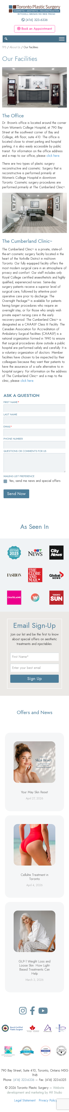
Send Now (16, 494)
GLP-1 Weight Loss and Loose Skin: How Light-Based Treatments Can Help (34, 967)
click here (53, 155)
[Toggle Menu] (62, 38)
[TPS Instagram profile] (23, 1010)
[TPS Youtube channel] (43, 1010)
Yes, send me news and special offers (35, 480)
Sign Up (34, 679)
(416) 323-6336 (36, 19)
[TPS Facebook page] (32, 1010)
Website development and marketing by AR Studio (35, 1090)
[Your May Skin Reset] (34, 762)
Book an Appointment (36, 28)
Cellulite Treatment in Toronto (34, 876)
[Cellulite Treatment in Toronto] (34, 845)
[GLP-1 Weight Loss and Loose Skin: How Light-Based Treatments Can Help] (34, 931)
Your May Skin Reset (34, 792)
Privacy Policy (48, 1100)
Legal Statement (25, 1100)
